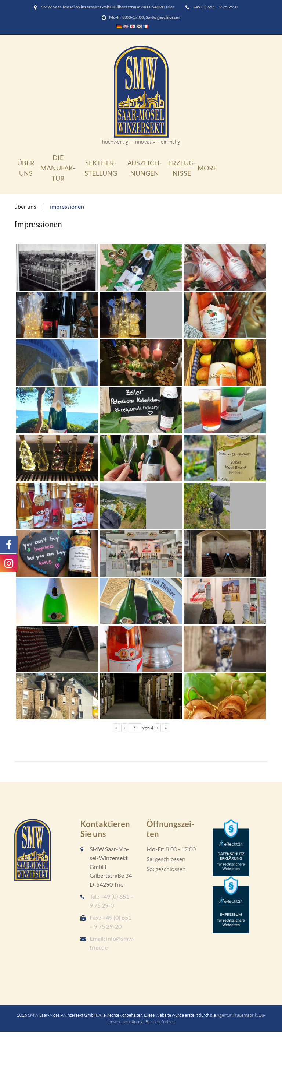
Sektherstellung (100, 168)
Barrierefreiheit (160, 1021)
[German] (119, 26)
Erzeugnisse (182, 168)
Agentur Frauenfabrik (237, 1015)
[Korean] (139, 26)
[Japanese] (132, 26)
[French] (146, 26)
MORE (207, 168)
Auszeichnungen (144, 168)
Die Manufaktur (57, 168)
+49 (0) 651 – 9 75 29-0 (215, 7)
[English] (126, 26)
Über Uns (26, 168)
